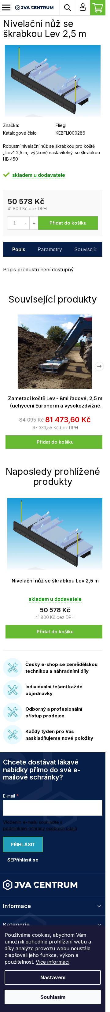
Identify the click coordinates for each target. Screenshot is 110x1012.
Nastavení (52, 977)
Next (99, 366)
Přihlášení (82, 7)
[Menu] (6, 8)
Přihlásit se (21, 847)
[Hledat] (67, 7)
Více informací (52, 962)
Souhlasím (52, 997)
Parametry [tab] (50, 249)
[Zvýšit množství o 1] (34, 223)
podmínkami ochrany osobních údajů (40, 828)
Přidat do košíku (68, 223)
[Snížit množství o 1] (25, 223)
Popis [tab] (18, 249)
